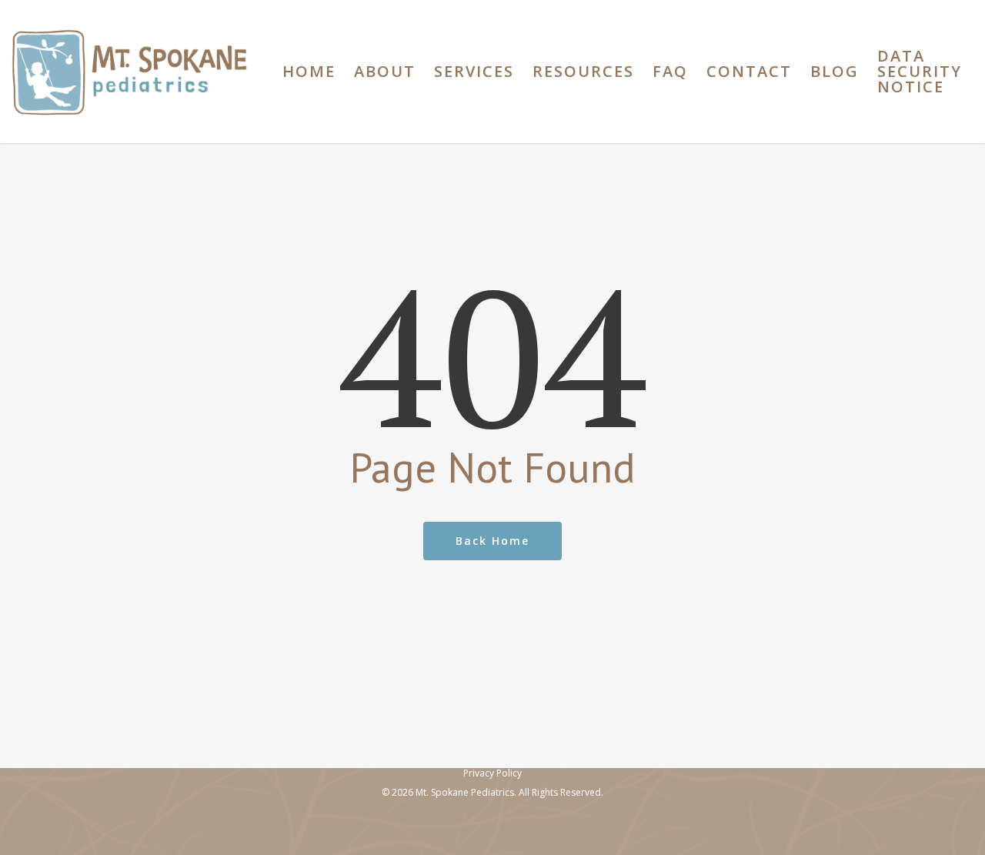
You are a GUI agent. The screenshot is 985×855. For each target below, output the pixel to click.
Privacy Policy (492, 773)
